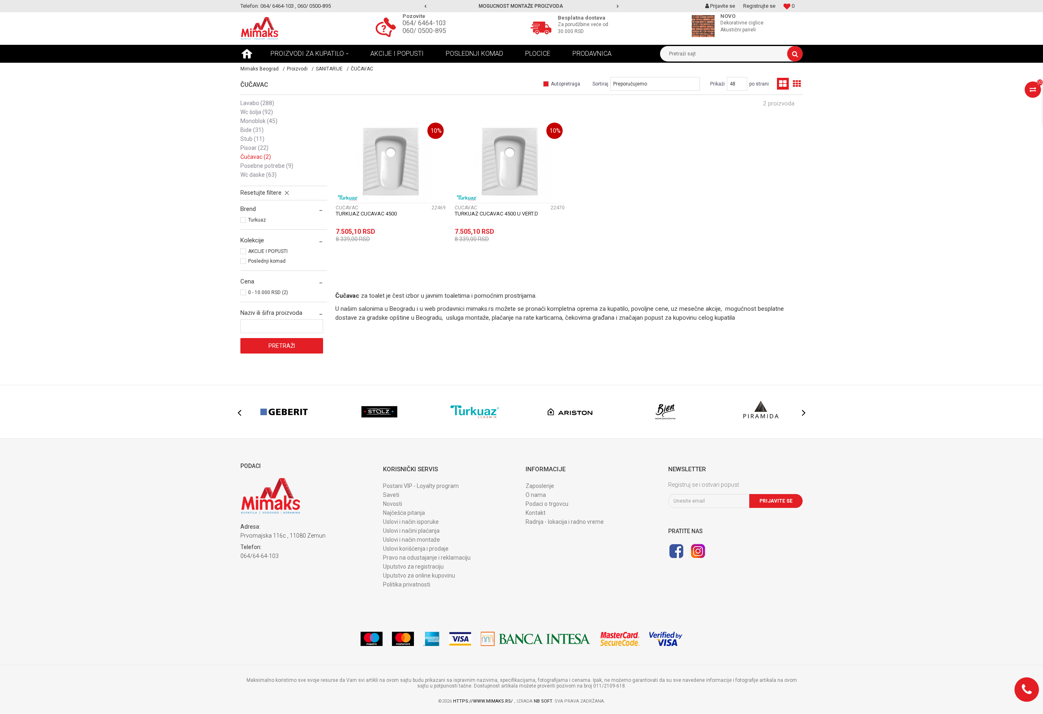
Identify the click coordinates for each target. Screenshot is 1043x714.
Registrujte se (759, 6)
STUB (252, 139)
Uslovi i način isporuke (411, 521)
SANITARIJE (329, 69)
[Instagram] (698, 551)
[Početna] (246, 54)
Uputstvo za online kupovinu (419, 575)
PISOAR (254, 148)
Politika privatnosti (406, 584)
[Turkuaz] (348, 198)
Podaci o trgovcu (547, 504)
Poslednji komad (267, 261)
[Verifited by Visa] (665, 639)
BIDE (252, 130)
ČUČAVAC (255, 157)
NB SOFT (543, 701)
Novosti (392, 504)
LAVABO (257, 103)
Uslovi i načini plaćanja (411, 530)
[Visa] (460, 639)
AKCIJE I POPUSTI (268, 251)
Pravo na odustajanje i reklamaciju (427, 557)
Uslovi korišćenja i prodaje (416, 548)
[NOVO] (705, 26)
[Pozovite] (388, 27)
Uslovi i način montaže (411, 539)
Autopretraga (565, 84)
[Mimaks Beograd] (259, 28)
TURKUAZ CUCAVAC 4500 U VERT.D (496, 214)
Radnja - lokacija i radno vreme (565, 521)
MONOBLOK (258, 121)
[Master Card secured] (620, 639)
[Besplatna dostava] (543, 27)
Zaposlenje (540, 486)
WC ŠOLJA (256, 112)
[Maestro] (372, 639)
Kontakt (536, 513)
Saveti (391, 495)
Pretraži (281, 346)
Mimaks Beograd (259, 69)
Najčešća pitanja (404, 513)
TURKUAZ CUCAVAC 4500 (366, 214)
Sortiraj (600, 84)
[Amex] (431, 639)
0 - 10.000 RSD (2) (268, 292)
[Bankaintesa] (536, 639)
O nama (536, 495)
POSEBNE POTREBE (266, 166)
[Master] (403, 639)
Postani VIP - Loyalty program (421, 486)
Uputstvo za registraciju (413, 566)
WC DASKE (258, 174)
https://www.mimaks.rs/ (483, 701)
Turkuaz (257, 220)
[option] (522, 6)
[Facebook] (676, 551)
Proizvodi (297, 69)
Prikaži (717, 84)
